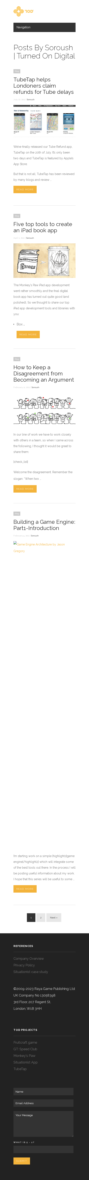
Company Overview (28, 959)
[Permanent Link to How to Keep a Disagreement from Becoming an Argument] (44, 426)
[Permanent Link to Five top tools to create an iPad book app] (44, 277)
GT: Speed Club (25, 1049)
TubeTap (20, 1069)
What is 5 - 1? (24, 1142)
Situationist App (25, 1062)
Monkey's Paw (24, 1056)
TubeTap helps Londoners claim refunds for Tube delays (43, 85)
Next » (54, 917)
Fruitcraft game (25, 1042)
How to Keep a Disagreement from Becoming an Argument (43, 373)
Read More (25, 189)
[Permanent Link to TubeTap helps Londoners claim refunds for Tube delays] (44, 138)
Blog (17, 71)
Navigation (23, 27)
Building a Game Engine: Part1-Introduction (44, 525)
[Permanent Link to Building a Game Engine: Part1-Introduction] (44, 551)
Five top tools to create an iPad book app (42, 227)
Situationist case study (30, 972)
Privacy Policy (24, 965)
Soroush (31, 99)
